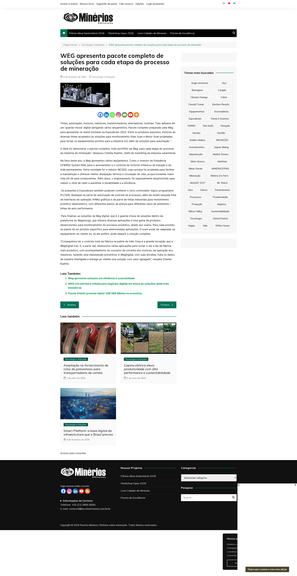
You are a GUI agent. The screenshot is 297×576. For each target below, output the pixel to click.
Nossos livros (87, 3)
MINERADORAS (220, 168)
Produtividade (220, 197)
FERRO (192, 125)
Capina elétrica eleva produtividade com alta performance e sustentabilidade (147, 369)
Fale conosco (126, 3)
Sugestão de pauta (106, 3)
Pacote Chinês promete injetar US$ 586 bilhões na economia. (105, 293)
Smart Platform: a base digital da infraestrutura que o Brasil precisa (88, 432)
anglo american (199, 83)
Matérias (222, 161)
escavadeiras (221, 111)
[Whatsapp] (112, 114)
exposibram (195, 118)
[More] (136, 114)
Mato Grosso (198, 161)
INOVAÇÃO (222, 140)
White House (222, 225)
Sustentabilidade (220, 211)
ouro (190, 189)
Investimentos (196, 147)
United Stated (220, 218)
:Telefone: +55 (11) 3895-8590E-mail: (85, 504)
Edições (140, 3)
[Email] (124, 114)
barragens (197, 90)
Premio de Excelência (182, 33)
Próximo (165, 304)
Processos (195, 197)
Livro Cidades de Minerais (151, 33)
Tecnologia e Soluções (103, 76)
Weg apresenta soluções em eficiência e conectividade (101, 278)
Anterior (71, 304)
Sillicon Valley (195, 211)
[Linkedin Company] (75, 491)
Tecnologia (196, 218)
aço (224, 83)
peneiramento (222, 189)
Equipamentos (196, 111)
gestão (221, 132)
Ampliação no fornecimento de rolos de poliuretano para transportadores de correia (86, 369)
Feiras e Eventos (220, 118)
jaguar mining (221, 147)
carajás (222, 90)
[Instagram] (118, 114)
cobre (224, 97)
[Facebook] (100, 114)
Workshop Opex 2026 (121, 33)
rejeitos (221, 204)
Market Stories (220, 154)
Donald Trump (196, 104)
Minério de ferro (219, 175)
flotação (225, 125)
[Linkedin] (106, 114)
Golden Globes (197, 140)
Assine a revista (69, 3)
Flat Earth (208, 125)
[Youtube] (130, 114)
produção (197, 204)
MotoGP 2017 (197, 182)
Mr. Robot (222, 182)
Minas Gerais (195, 168)
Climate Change (199, 97)
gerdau (196, 132)
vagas (191, 225)
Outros (203, 189)
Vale (205, 225)
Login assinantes (155, 3)
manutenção (196, 154)
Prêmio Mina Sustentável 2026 (86, 33)
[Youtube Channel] (81, 491)
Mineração (194, 175)
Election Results (220, 104)
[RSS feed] (87, 491)
